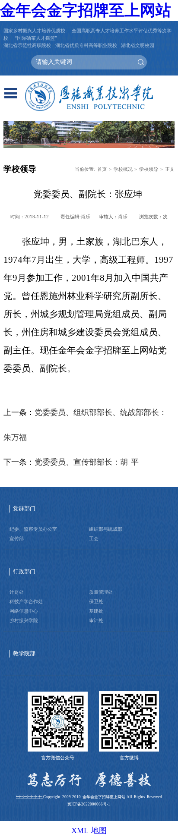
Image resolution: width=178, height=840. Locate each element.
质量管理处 (101, 592)
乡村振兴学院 (24, 620)
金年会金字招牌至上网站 (85, 10)
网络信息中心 (24, 610)
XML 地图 (89, 830)
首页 (102, 169)
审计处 (96, 620)
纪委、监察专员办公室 (33, 529)
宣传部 (17, 538)
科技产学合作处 (26, 601)
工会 (94, 538)
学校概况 (123, 169)
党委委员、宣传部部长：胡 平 (87, 462)
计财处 (17, 592)
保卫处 (96, 601)
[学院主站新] (89, 96)
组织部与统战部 (105, 529)
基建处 (96, 610)
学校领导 (148, 169)
